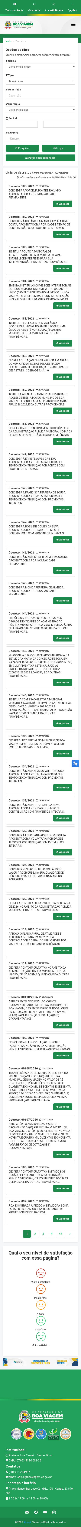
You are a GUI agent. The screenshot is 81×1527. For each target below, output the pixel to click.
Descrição (14, 89)
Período (13, 118)
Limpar (60, 148)
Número (13, 132)
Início (9, 41)
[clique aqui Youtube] (45, 1512)
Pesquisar (23, 148)
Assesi (27, 1522)
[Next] (70, 1234)
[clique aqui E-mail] (27, 1512)
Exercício (14, 104)
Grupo (12, 60)
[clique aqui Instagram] (54, 1512)
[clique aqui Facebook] (36, 1512)
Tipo (11, 75)
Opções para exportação (42, 157)
